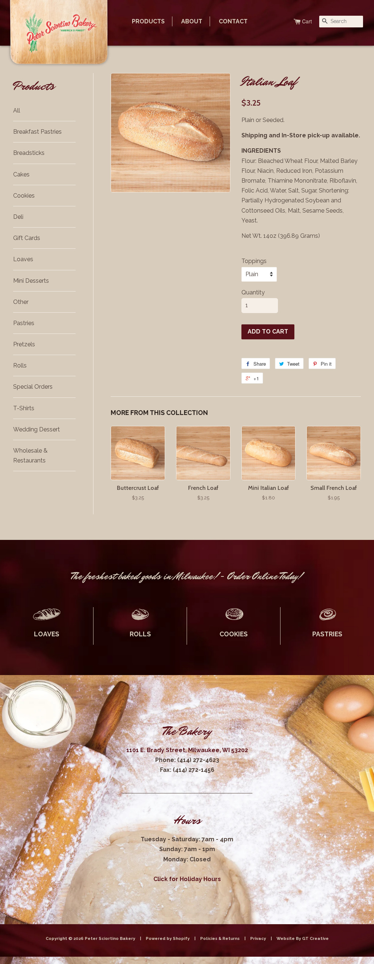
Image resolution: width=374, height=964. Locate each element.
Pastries (23, 323)
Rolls (20, 365)
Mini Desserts (31, 280)
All (16, 110)
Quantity (253, 292)
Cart (307, 21)
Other (20, 301)
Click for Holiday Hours (187, 879)
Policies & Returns (220, 938)
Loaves (23, 259)
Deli (18, 216)
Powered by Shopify (168, 938)
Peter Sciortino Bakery (110, 938)
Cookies (24, 195)
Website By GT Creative (302, 938)
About (191, 21)
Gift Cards (26, 238)
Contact (233, 21)
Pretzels (24, 344)
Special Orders (33, 386)
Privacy (258, 938)
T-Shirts (23, 408)
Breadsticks (29, 152)
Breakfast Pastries (37, 131)
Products (148, 21)
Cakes (21, 174)
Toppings (254, 261)
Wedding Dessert (36, 429)
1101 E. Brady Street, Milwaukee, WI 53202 (187, 750)
